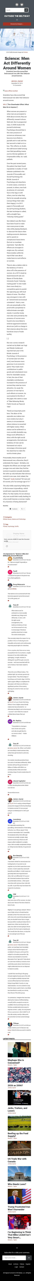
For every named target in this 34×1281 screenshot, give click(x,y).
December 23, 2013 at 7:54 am (22, 573)
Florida (5, 526)
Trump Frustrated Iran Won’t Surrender (19, 1208)
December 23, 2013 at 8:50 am (22, 699)
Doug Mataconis (19, 584)
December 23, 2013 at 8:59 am (22, 722)
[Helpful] (8, 566)
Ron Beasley (17, 855)
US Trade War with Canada (17, 1160)
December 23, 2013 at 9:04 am (22, 745)
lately (9, 1030)
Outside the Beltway (17, 16)
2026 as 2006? (15, 1085)
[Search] (26, 10)
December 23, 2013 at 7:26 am (22, 560)
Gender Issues (7, 519)
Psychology (11, 526)
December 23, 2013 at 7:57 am (22, 607)
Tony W (11, 702)
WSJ (4, 104)
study (13, 479)
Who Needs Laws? (17, 1184)
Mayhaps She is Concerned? (16, 1061)
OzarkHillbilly (12, 589)
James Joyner (17, 81)
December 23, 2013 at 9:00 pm (22, 1025)
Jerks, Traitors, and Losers (17, 1109)
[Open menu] (17, 20)
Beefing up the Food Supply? (18, 1134)
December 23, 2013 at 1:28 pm (22, 942)
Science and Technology (19, 519)
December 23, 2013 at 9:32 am (22, 783)
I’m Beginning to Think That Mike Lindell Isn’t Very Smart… (19, 1235)
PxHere (25, 52)
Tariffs (16, 526)
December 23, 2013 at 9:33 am (22, 801)
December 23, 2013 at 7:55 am (22, 586)
